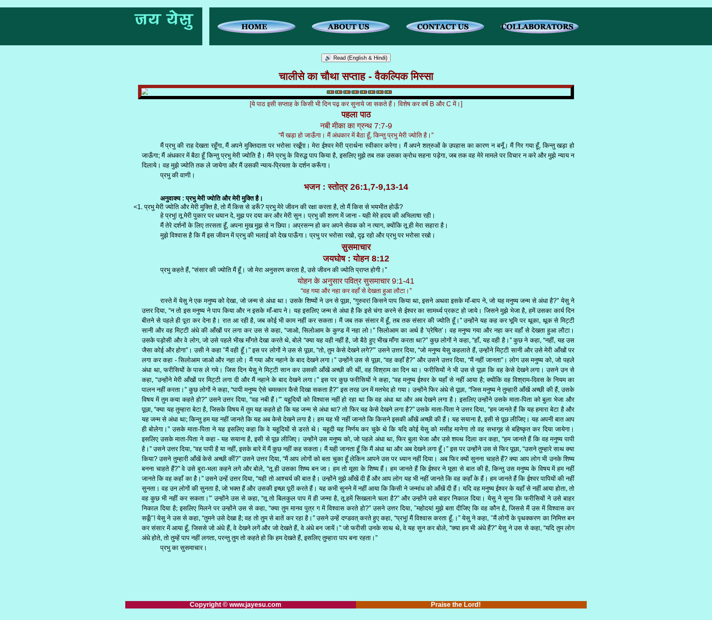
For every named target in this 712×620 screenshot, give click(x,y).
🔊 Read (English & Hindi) (356, 58)
